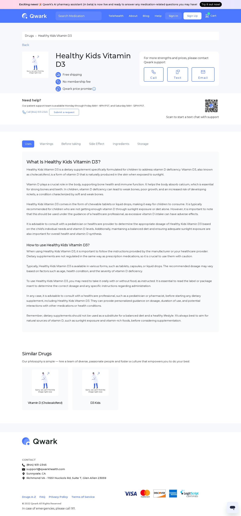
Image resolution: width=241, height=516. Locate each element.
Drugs (29, 35)
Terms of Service (83, 497)
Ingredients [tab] (121, 144)
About (133, 15)
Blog (146, 15)
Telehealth (116, 15)
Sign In (173, 15)
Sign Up (192, 15)
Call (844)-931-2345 (36, 111)
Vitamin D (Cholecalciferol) (45, 403)
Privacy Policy (58, 497)
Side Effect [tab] (96, 144)
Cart (212, 15)
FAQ (42, 497)
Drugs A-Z (29, 497)
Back (25, 45)
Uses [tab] (28, 144)
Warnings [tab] (46, 144)
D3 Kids (95, 403)
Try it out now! (210, 4)
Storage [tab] (143, 144)
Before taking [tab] (71, 144)
